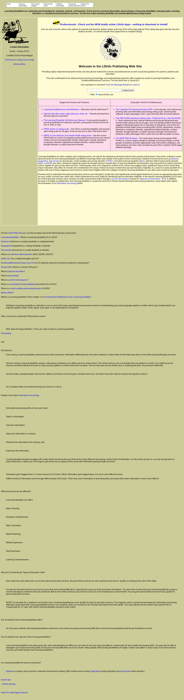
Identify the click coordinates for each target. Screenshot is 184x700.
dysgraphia (43, 161)
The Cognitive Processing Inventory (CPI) (134, 109)
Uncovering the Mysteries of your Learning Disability (67, 297)
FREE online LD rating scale (56, 129)
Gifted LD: (5, 258)
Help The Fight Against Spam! (14, 692)
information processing (67, 183)
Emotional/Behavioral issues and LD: (17, 263)
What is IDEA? (7, 293)
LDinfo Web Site (15, 233)
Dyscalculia (6, 250)
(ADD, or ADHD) (45, 163)
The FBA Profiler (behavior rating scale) (133, 118)
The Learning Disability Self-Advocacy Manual (64, 120)
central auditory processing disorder (26, 288)
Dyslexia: (5, 241)
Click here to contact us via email (19, 60)
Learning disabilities (10, 237)
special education (16, 271)
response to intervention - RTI (152, 179)
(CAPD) (109, 161)
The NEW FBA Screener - (127, 138)
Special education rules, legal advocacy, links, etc (66, 114)
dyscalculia (54, 161)
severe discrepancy (120, 179)
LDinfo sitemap (8, 684)
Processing (6, 333)
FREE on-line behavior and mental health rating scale (67, 135)
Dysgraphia (6, 246)
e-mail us (136, 85)
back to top (6, 680)
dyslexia (174, 159)
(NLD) (142, 161)
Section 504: (7, 267)
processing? (13, 276)
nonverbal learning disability (22, 284)
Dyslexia (10, 671)
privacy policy (19, 64)
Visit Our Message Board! (117, 85)
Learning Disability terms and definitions (61, 109)
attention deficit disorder (21, 254)
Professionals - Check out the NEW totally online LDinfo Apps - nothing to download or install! (114, 24)
